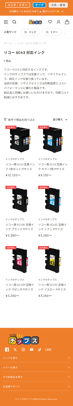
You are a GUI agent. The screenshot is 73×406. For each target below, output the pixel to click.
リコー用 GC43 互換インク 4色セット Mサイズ (20, 167)
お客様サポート (11, 386)
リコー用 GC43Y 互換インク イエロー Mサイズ (52, 287)
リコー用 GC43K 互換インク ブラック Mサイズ (19, 227)
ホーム (8, 43)
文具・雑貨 (58, 5)
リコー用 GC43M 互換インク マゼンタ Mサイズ (19, 287)
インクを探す (10, 358)
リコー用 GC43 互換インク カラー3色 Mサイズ (53, 167)
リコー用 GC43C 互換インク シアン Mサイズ (52, 227)
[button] (6, 22)
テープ (39, 5)
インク (32, 32)
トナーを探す (10, 367)
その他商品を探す (13, 377)
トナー (54, 32)
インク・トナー (18, 5)
